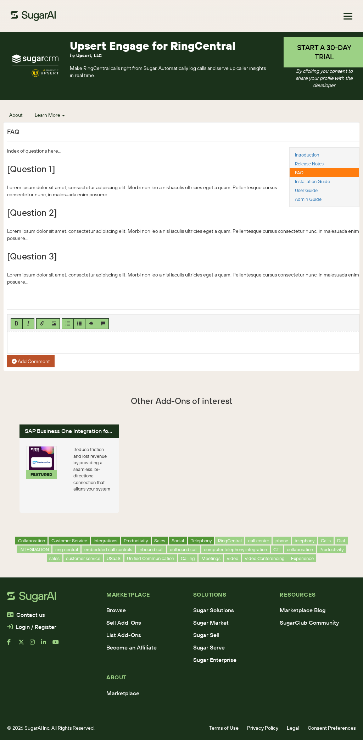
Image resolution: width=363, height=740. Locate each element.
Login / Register (36, 626)
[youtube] (58, 645)
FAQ (299, 172)
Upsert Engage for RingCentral (152, 46)
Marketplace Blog (302, 610)
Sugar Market (211, 622)
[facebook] (12, 645)
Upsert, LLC (89, 55)
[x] (24, 645)
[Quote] (103, 323)
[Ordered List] (79, 323)
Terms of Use (224, 728)
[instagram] (35, 645)
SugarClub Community (309, 622)
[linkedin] (46, 645)
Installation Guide (312, 181)
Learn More (48, 115)
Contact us (30, 614)
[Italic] (28, 323)
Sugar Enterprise (214, 659)
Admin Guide (308, 199)
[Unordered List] (68, 323)
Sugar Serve (209, 647)
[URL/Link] (42, 323)
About (16, 115)
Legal (293, 728)
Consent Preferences (332, 728)
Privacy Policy (262, 728)
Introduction (307, 155)
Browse (116, 610)
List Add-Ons (123, 634)
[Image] (54, 323)
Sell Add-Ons (123, 622)
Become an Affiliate (131, 647)
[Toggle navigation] (348, 16)
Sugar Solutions (213, 610)
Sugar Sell (206, 634)
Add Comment (33, 361)
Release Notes (309, 163)
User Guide (306, 190)
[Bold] (17, 323)
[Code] (91, 323)
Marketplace (122, 693)
